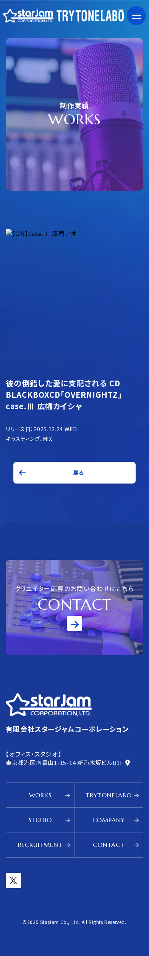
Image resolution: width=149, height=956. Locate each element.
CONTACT (109, 844)
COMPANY (108, 820)
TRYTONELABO (109, 795)
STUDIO (40, 820)
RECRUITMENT (40, 844)
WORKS (40, 795)
